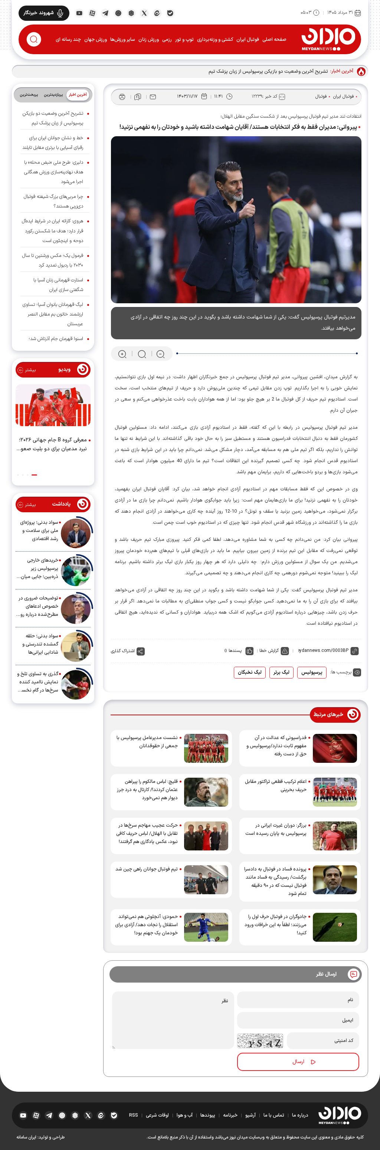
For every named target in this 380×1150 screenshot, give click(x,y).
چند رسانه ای (68, 39)
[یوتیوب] (79, 12)
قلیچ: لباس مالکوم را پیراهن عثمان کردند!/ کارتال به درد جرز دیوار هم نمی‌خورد (147, 790)
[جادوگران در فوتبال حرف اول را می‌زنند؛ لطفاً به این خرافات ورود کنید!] (335, 927)
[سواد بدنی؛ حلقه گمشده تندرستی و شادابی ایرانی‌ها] (76, 647)
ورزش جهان (95, 39)
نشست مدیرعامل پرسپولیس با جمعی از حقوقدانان (147, 742)
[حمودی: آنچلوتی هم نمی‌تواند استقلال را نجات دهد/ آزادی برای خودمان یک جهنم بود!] (206, 927)
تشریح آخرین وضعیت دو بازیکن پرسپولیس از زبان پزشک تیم (268, 71)
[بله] (170, 12)
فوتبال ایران (247, 39)
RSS (133, 1115)
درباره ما (300, 1115)
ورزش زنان (148, 39)
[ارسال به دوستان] (153, 97)
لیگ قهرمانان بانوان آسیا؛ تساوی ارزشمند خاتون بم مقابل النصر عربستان (53, 314)
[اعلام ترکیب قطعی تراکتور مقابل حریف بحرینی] (335, 792)
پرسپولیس (311, 672)
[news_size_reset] (141, 354)
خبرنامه (230, 1115)
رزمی (167, 39)
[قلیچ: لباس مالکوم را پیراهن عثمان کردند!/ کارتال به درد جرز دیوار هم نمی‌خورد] (206, 792)
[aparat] (92, 12)
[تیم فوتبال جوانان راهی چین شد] (206, 879)
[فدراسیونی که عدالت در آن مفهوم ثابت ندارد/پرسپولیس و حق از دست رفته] (335, 748)
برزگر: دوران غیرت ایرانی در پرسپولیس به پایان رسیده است (276, 829)
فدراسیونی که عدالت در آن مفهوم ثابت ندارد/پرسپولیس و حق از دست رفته (276, 746)
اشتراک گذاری (123, 651)
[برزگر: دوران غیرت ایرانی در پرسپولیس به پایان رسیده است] (335, 835)
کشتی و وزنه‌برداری (215, 39)
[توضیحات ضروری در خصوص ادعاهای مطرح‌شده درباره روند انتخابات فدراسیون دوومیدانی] (76, 609)
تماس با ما (273, 1115)
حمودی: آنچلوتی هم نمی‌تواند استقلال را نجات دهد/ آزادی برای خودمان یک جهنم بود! (146, 925)
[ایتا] (157, 12)
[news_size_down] (160, 354)
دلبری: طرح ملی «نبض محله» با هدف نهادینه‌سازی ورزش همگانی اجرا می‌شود (53, 172)
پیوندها (207, 1115)
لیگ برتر (281, 672)
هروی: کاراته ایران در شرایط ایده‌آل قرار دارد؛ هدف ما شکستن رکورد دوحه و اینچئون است (52, 231)
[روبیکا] (131, 12)
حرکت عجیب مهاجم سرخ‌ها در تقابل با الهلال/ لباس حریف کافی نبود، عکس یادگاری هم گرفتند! (147, 834)
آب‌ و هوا (185, 1115)
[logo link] (328, 39)
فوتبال (321, 96)
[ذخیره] (137, 97)
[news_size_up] (122, 354)
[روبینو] (118, 12)
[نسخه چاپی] (122, 97)
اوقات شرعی (157, 1115)
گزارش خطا (269, 650)
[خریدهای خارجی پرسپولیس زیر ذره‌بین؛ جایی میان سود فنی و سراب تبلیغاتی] (76, 571)
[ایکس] (144, 12)
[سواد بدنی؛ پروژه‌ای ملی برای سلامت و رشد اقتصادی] (76, 533)
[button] (34, 475)
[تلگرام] (105, 12)
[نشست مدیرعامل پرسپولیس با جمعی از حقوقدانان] (206, 748)
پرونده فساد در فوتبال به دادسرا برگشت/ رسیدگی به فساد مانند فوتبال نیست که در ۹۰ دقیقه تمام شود (275, 882)
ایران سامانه (26, 1137)
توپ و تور (184, 39)
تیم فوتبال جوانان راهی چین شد (146, 869)
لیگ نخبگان (250, 672)
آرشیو (250, 1115)
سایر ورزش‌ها (122, 39)
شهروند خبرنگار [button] (38, 13)
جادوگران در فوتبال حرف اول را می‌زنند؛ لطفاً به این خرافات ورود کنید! (276, 925)
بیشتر (29, 370)
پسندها (235, 650)
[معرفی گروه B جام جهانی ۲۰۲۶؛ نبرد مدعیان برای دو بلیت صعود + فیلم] (53, 406)
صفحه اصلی (274, 39)
